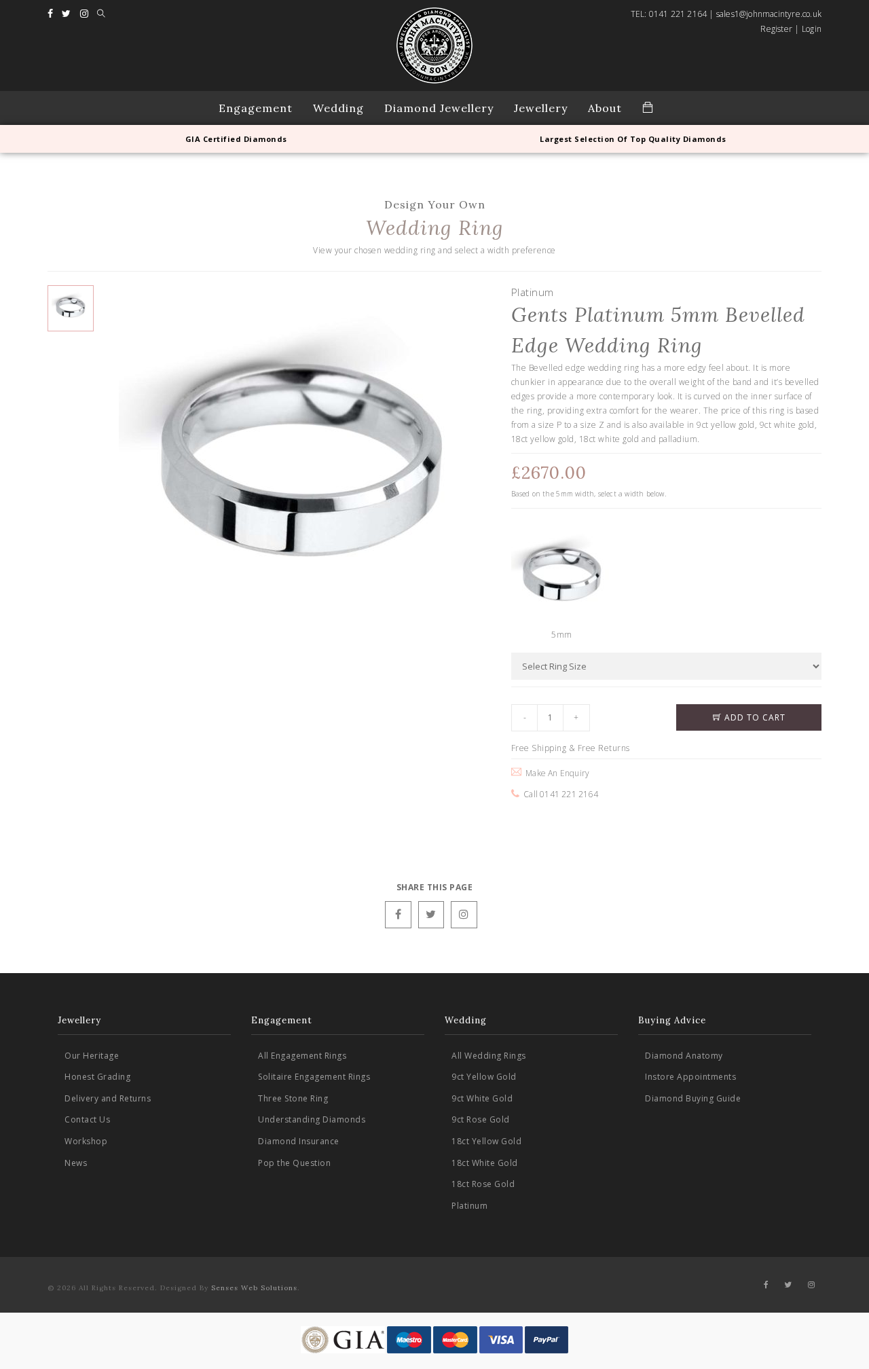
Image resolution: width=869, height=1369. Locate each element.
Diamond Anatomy (684, 1055)
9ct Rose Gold (480, 1119)
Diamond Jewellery (439, 108)
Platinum (469, 1205)
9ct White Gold (482, 1098)
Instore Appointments (690, 1076)
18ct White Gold (484, 1163)
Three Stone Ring (293, 1098)
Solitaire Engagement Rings (314, 1076)
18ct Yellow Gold (486, 1141)
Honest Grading (97, 1076)
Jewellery (541, 108)
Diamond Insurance (298, 1141)
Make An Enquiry (555, 773)
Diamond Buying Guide (693, 1098)
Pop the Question (294, 1163)
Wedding (338, 108)
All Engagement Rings (302, 1055)
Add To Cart (753, 717)
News (75, 1163)
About (605, 108)
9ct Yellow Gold (484, 1076)
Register (776, 29)
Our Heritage (91, 1055)
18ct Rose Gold (483, 1184)
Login (811, 29)
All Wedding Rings (488, 1055)
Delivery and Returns (107, 1098)
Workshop (85, 1141)
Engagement (256, 108)
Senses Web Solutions (254, 1287)
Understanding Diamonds (311, 1119)
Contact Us (87, 1119)
